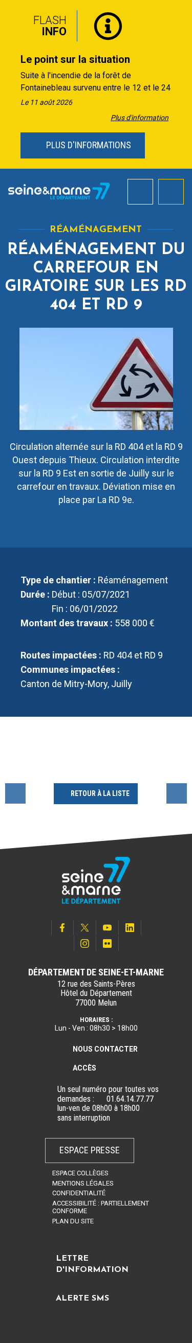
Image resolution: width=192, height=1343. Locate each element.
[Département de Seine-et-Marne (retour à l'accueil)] (59, 191)
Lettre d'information (92, 1264)
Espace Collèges (80, 1173)
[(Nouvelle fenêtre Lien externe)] (100, 1099)
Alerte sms (82, 1298)
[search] (140, 191)
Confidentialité (78, 1193)
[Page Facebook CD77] (62, 927)
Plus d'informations (87, 145)
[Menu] (171, 191)
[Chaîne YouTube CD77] (107, 927)
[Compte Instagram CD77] (85, 943)
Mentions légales (83, 1183)
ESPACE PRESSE (89, 1150)
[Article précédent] (11, 85)
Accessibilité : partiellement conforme (100, 1207)
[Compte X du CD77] (85, 927)
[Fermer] (177, 22)
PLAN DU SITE (73, 1221)
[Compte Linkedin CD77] (130, 927)
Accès (84, 1068)
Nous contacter (105, 1049)
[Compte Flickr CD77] (107, 943)
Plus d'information (139, 117)
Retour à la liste (100, 793)
